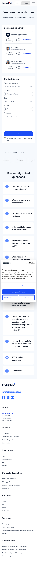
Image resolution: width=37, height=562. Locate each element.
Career (4, 501)
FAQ (3, 456)
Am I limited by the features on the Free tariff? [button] (21, 243)
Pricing (4, 533)
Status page (6, 524)
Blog (3, 504)
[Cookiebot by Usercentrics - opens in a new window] (26, 263)
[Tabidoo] (7, 3)
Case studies (6, 443)
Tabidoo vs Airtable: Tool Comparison (14, 546)
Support (4, 465)
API (3, 462)
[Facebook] (3, 397)
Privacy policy (6, 482)
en (16, 3)
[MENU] (33, 3)
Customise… (9, 298)
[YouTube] (12, 397)
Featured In (5, 511)
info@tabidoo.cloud (11, 392)
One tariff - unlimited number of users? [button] (21, 187)
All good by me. (18, 292)
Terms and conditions (9, 478)
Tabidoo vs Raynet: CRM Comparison (14, 553)
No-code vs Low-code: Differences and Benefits (18, 530)
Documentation (7, 459)
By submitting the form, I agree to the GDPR (19, 139)
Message (7, 113)
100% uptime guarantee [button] (18, 358)
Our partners (6, 433)
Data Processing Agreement (11, 485)
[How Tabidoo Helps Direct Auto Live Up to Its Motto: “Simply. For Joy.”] (19, 160)
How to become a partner (10, 436)
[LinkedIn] (8, 397)
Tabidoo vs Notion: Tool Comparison (14, 549)
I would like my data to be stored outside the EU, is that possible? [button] (21, 343)
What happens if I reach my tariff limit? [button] (21, 258)
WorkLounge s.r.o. (7, 413)
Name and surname (11, 83)
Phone (6, 105)
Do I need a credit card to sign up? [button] (22, 214)
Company (7, 90)
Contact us (5, 488)
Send (18, 134)
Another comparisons (9, 556)
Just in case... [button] (18, 371)
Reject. (26, 298)
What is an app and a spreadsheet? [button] (21, 201)
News (4, 507)
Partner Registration (8, 440)
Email (6, 98)
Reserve (26, 39)
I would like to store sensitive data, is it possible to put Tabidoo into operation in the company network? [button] (22, 323)
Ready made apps (8, 527)
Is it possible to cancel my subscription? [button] (21, 228)
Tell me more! (26, 286)
